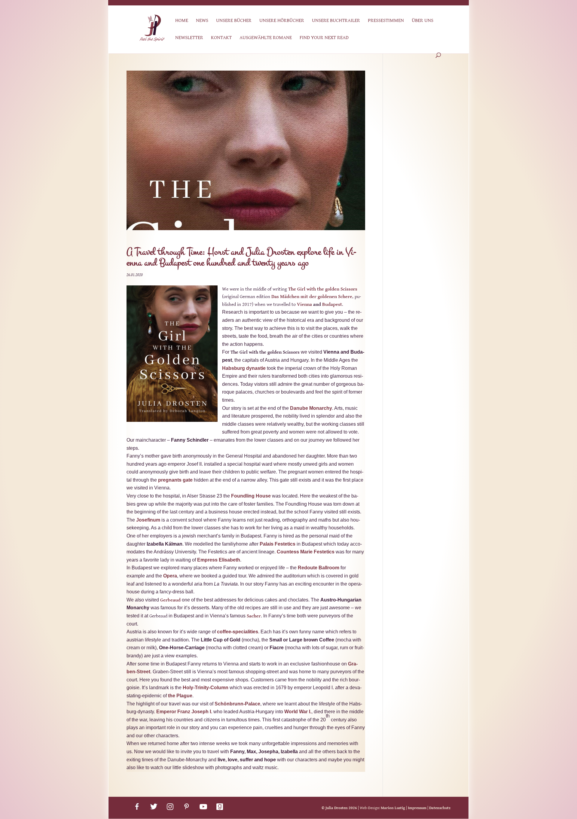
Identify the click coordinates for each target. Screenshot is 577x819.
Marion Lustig (393, 808)
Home (181, 20)
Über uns (422, 20)
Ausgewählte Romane (266, 38)
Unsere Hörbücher (281, 20)
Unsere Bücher (234, 20)
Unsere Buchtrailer (336, 20)
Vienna (304, 304)
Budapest (332, 304)
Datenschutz (439, 808)
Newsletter (189, 38)
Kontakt (221, 38)
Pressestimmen (386, 20)
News (202, 20)
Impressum (417, 808)
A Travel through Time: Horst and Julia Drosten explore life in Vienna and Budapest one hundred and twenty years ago (241, 257)
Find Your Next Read (324, 38)
